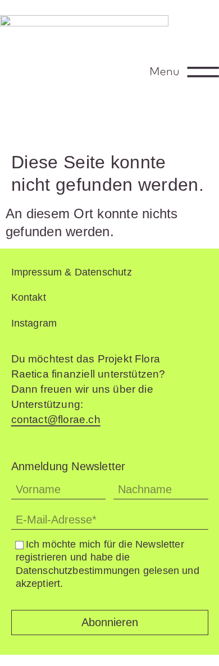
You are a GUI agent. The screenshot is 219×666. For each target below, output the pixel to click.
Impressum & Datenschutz (71, 272)
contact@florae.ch (56, 419)
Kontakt (28, 297)
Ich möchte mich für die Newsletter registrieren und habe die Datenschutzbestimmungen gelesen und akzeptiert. (107, 564)
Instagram (34, 323)
